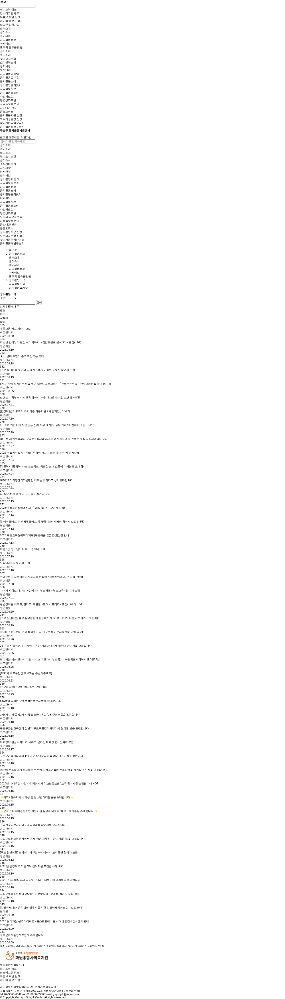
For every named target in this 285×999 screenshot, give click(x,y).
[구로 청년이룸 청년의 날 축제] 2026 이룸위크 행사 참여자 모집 (37, 370)
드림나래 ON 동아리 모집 (15, 563)
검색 (39, 302)
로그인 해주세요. (10, 137)
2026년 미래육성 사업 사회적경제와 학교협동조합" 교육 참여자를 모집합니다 (49, 783)
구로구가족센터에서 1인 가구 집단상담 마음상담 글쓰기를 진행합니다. (42, 756)
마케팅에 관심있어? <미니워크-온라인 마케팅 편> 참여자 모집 (37, 742)
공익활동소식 (17, 283)
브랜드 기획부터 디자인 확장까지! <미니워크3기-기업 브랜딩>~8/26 (40, 397)
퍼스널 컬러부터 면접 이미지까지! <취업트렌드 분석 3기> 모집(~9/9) (40, 342)
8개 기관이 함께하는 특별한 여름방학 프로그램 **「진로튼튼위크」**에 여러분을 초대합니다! (55, 383)
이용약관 (50, 987)
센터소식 (14, 261)
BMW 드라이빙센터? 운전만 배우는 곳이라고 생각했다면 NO (36, 480)
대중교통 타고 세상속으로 (15, 328)
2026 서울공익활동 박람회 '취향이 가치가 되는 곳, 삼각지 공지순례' (40, 452)
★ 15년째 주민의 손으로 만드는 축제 (22, 356)
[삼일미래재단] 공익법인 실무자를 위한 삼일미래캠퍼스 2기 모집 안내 (41, 907)
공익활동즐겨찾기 (19, 287)
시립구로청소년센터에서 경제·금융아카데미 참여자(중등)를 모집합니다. (43, 838)
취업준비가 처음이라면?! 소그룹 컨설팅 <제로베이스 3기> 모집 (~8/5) (41, 576)
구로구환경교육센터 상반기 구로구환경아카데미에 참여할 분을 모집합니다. (45, 728)
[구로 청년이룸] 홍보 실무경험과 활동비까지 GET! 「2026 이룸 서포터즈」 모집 (50, 618)
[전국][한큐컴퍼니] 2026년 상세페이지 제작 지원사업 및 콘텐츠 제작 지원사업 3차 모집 (54, 438)
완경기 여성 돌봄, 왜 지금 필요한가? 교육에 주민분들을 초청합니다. (40, 714)
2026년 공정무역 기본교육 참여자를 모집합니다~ (32, 866)
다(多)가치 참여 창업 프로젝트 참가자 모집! (25, 494)
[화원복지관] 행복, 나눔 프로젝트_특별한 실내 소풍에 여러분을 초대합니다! (44, 466)
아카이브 (14, 272)
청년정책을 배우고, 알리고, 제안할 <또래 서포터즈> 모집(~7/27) (41, 604)
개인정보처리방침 (10, 987)
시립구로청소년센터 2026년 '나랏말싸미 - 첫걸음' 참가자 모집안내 (39, 893)
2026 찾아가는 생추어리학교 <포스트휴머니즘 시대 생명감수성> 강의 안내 (44, 921)
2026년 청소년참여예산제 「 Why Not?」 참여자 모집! (32, 507)
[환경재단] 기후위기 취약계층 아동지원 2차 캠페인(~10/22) (35, 411)
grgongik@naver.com (66, 994)
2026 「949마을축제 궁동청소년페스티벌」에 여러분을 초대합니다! (40, 880)
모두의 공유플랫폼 (20, 276)
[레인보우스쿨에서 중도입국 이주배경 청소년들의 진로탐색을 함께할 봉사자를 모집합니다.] (54, 769)
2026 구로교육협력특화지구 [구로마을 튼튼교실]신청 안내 (34, 535)
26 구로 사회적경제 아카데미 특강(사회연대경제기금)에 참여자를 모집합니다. (46, 645)
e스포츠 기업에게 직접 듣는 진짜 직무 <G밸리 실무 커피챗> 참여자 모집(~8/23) (47, 425)
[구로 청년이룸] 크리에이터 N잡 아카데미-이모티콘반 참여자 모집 (39, 852)
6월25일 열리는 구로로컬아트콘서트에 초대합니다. (30, 700)
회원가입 (26, 137)
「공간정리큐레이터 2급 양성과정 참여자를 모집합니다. (33, 824)
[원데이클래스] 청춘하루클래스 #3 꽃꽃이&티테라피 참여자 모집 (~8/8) (42, 521)
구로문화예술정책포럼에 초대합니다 (21, 935)
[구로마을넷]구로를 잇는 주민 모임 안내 (23, 687)
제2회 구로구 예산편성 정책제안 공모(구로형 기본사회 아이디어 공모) (41, 631)
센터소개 (14, 257)
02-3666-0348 (13, 994)
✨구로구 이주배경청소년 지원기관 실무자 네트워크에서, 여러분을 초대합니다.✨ (49, 811)
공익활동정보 (17, 268)
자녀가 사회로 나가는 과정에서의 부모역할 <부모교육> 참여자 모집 (40, 590)
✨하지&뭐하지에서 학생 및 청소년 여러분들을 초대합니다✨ (36, 797)
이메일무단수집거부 (33, 987)
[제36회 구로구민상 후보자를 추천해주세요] (26, 673)
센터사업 (14, 265)
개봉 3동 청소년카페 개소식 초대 (22, 549)
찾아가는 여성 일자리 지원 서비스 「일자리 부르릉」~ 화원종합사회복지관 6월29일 (50, 659)
